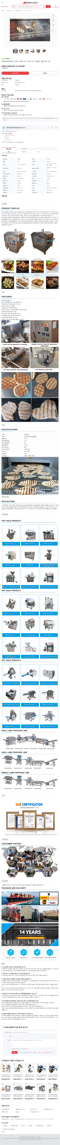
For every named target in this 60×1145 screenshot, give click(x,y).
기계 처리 (23, 1125)
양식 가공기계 (33, 1109)
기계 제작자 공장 (39, 1125)
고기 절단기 (49, 1125)
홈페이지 (3, 10)
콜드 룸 (17, 1112)
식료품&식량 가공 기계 (18, 10)
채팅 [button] (45, 73)
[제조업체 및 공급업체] (30, 2)
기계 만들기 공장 (14, 1125)
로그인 (19, 142)
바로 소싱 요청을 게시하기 (46, 1052)
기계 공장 (5, 1125)
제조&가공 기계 (10, 10)
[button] (54, 151)
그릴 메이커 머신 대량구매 (9, 1129)
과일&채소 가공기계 (20, 1109)
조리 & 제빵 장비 (5, 1109)
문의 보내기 (15, 73)
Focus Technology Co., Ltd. (31, 1137)
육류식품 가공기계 (28, 10)
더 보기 (3, 1132)
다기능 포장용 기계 (34, 1112)
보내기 (14, 1052)
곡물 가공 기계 (4, 1112)
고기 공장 (30, 1125)
